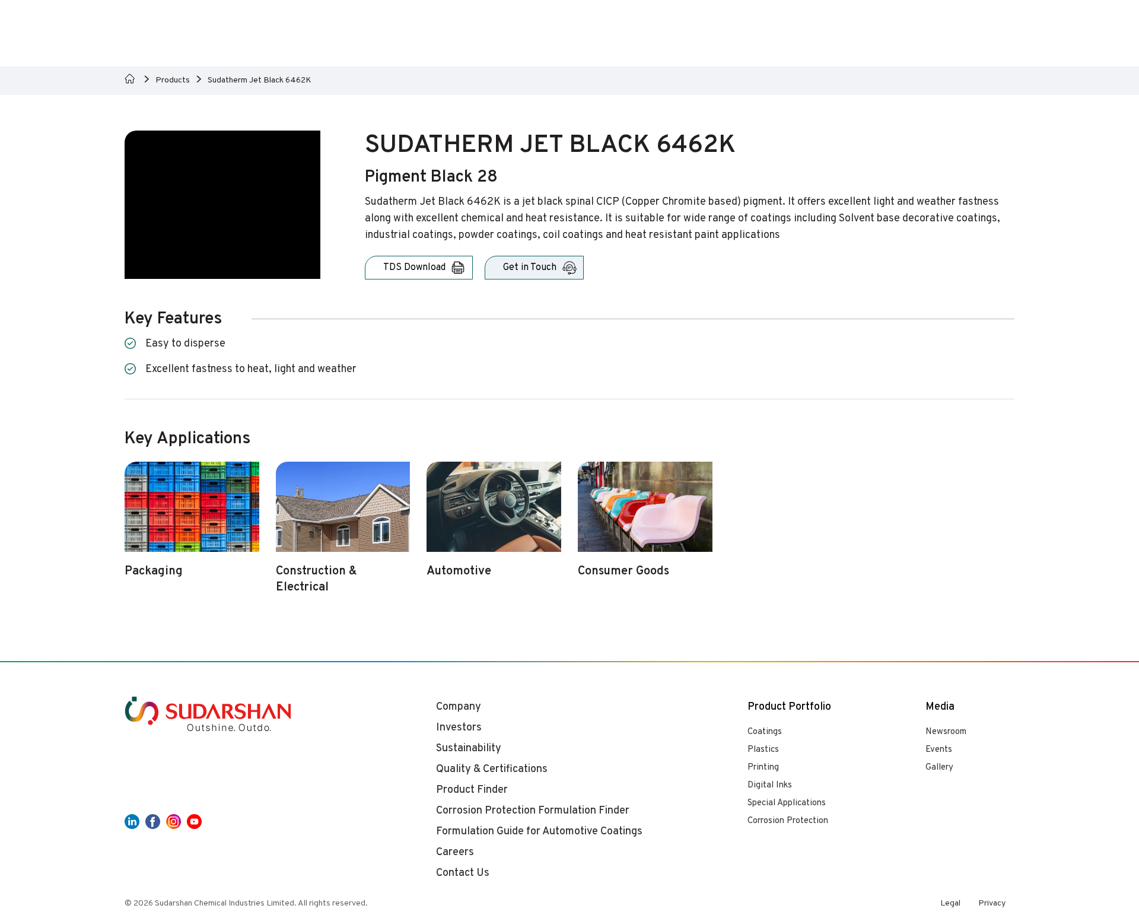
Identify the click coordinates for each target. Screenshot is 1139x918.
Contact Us (462, 873)
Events (938, 749)
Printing (763, 767)
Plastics (763, 749)
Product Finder (472, 790)
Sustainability (468, 748)
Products (172, 80)
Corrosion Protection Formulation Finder (532, 811)
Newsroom (945, 732)
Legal (950, 903)
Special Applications (786, 803)
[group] (192, 527)
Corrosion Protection (787, 821)
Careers (455, 852)
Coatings (764, 732)
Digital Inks (769, 785)
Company (458, 707)
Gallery (939, 767)
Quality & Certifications (492, 769)
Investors (459, 728)
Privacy (992, 903)
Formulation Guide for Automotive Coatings (539, 831)
